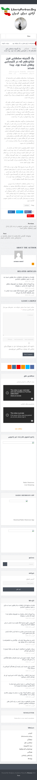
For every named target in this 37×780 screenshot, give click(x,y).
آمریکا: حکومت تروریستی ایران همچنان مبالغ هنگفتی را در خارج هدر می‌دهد (19, 658)
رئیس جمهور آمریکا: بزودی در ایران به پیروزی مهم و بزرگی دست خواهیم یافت (19, 693)
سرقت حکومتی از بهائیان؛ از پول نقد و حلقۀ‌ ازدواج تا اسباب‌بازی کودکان (19, 650)
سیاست (27, 205)
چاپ (15, 73)
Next (4, 233)
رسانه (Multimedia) (26, 736)
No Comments (24, 73)
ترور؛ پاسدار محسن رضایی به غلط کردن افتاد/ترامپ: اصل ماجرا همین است (20, 632)
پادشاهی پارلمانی (26, 755)
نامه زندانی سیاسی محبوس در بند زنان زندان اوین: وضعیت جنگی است (21, 227)
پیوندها (30, 758)
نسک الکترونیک (28, 746)
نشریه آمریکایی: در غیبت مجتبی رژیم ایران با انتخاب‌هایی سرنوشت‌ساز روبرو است (22, 685)
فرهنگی (29, 739)
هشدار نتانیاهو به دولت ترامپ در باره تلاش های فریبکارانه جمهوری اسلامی (21, 702)
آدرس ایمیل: (30, 579)
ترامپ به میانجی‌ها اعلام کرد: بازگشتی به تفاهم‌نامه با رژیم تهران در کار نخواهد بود (19, 641)
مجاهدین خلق (28, 742)
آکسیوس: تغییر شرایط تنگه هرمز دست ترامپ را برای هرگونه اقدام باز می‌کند (19, 291)
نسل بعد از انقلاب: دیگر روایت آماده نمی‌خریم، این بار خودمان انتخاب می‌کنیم (19, 676)
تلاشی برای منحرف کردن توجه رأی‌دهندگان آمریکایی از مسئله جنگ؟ (19, 667)
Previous (31, 223)
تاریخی (30, 733)
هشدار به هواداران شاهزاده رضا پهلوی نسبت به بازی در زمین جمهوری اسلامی (19, 278)
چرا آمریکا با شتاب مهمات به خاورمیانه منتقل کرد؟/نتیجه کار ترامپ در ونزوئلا (20, 285)
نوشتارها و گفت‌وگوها (25, 749)
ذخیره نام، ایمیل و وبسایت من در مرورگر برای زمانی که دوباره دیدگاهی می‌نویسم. (19, 348)
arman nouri (30, 71)
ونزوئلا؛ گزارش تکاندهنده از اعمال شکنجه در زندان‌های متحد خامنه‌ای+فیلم (16, 237)
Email (10, 73)
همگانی (30, 73)
